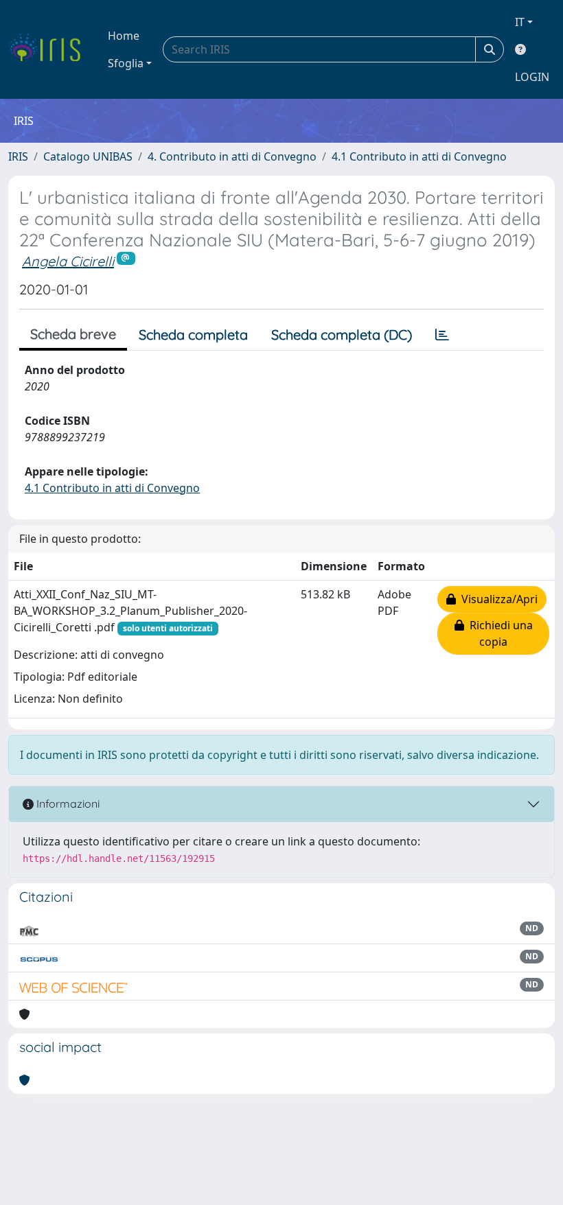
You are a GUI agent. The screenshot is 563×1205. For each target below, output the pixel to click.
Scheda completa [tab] (193, 334)
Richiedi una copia (498, 633)
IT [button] (520, 22)
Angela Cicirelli (68, 261)
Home (123, 35)
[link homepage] (49, 49)
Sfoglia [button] (125, 63)
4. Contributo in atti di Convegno (232, 156)
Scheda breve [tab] (73, 333)
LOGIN (532, 76)
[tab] (442, 334)
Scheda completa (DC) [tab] (341, 334)
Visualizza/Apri (497, 599)
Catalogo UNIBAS (88, 156)
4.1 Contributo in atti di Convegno (419, 156)
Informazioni (67, 803)
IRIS (18, 156)
